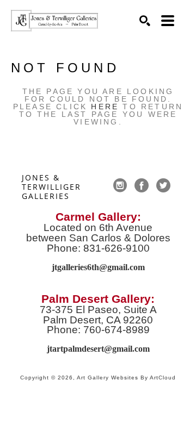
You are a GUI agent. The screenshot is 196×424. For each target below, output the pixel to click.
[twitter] (163, 185)
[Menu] (167, 20)
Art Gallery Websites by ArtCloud (126, 378)
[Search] (144, 20)
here (105, 106)
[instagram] (120, 185)
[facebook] (141, 185)
